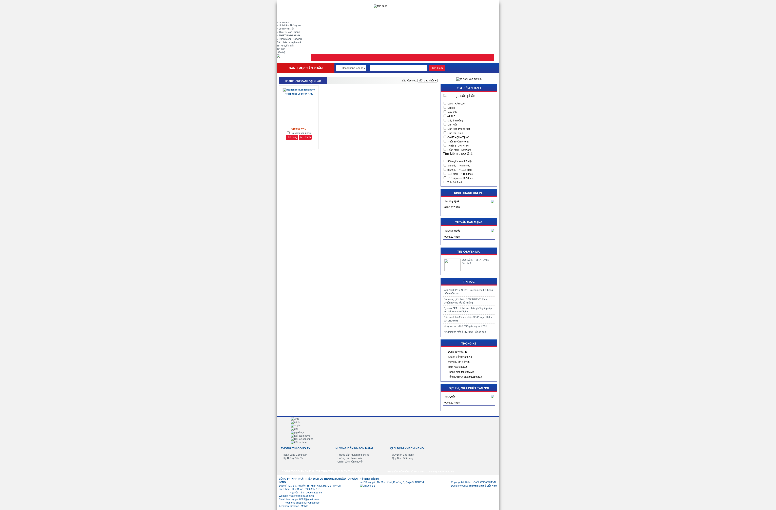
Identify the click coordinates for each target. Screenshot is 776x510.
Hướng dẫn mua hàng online (353, 454)
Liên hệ (281, 52)
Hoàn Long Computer (295, 454)
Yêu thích (305, 137)
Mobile (304, 506)
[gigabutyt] (297, 432)
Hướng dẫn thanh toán (350, 458)
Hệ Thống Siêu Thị (293, 458)
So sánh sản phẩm (300, 133)
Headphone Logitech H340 (299, 94)
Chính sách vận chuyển (350, 461)
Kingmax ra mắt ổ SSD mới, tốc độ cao (465, 332)
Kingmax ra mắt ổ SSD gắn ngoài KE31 (465, 326)
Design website (474, 485)
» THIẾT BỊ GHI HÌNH (288, 35)
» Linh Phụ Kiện (285, 28)
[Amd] (295, 418)
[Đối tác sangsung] (302, 439)
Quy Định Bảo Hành (403, 454)
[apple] (295, 425)
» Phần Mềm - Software (290, 39)
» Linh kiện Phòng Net (289, 25)
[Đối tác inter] (299, 442)
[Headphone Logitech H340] (299, 90)
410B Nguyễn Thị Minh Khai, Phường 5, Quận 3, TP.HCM (392, 482)
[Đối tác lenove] (300, 435)
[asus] (295, 422)
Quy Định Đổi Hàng (402, 458)
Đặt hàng (292, 137)
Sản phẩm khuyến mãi (289, 42)
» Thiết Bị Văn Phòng (288, 32)
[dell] (294, 429)
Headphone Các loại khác (303, 81)
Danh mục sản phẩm (306, 68)
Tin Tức (281, 49)
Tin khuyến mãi (285, 45)
